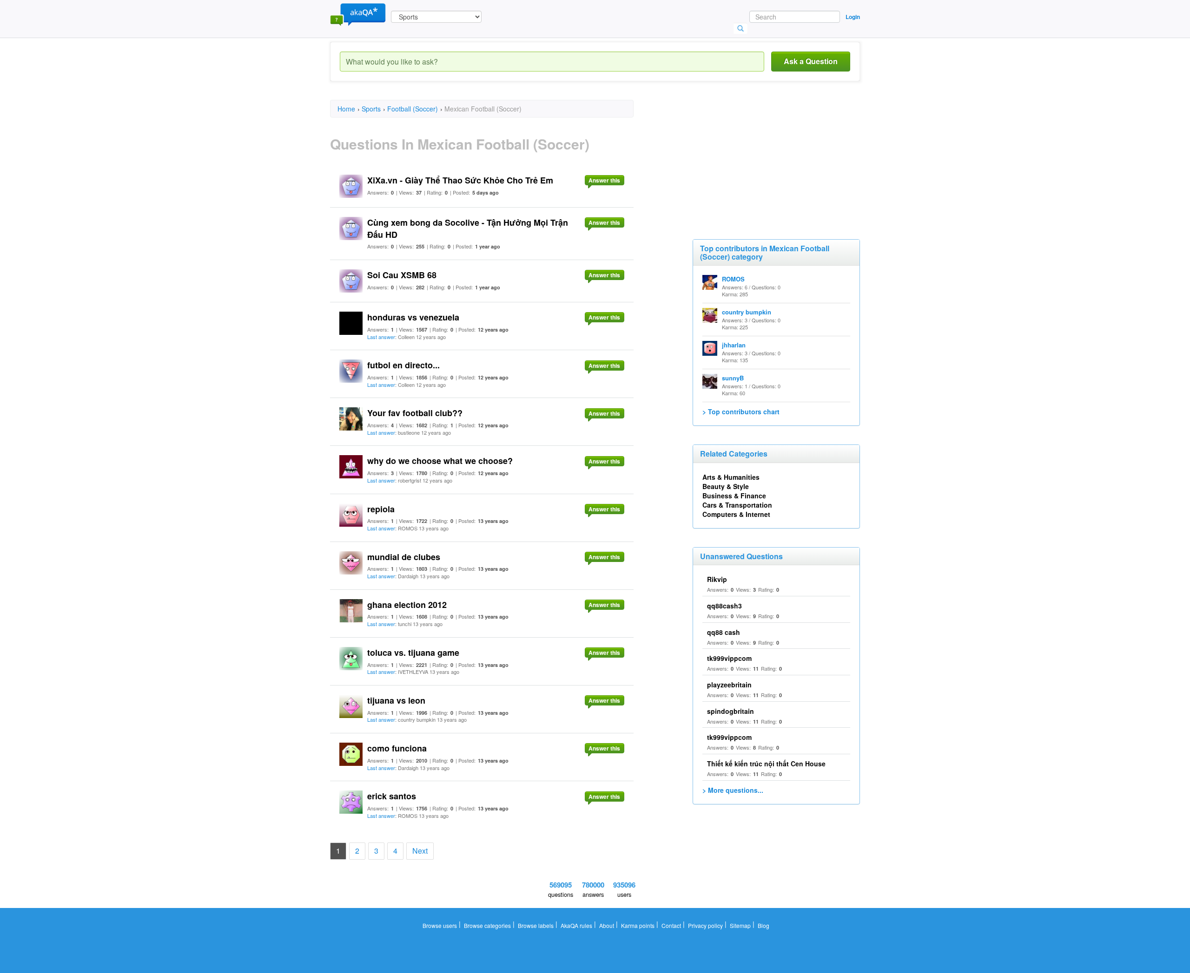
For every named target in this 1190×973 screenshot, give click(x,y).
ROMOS (733, 278)
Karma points (637, 925)
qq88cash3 (724, 605)
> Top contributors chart (741, 411)
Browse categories (487, 925)
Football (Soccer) (412, 108)
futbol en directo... (403, 365)
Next (420, 850)
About (606, 925)
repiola (381, 509)
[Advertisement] (762, 158)
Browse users (440, 925)
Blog (763, 925)
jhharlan (734, 344)
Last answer (381, 336)
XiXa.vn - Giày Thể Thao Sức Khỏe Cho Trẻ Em (460, 180)
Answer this (604, 180)
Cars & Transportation (737, 504)
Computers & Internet (736, 514)
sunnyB (733, 377)
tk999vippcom (729, 658)
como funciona (397, 748)
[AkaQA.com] (358, 14)
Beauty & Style (725, 486)
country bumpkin (746, 311)
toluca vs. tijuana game (413, 652)
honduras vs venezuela (413, 317)
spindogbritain (730, 711)
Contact (671, 925)
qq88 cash (723, 632)
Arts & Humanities (731, 477)
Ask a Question (811, 61)
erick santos (391, 796)
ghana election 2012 (407, 605)
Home (346, 108)
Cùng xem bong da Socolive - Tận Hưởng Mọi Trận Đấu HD (467, 228)
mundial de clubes (403, 557)
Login (853, 17)
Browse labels (536, 925)
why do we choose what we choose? (440, 461)
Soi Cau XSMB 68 (401, 275)
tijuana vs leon (396, 700)
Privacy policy (705, 925)
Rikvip (717, 579)
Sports (371, 108)
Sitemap (740, 925)
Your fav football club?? (415, 413)
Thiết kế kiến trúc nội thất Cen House (766, 763)
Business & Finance (734, 495)
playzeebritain (729, 684)
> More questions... (732, 790)
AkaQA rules (576, 925)
